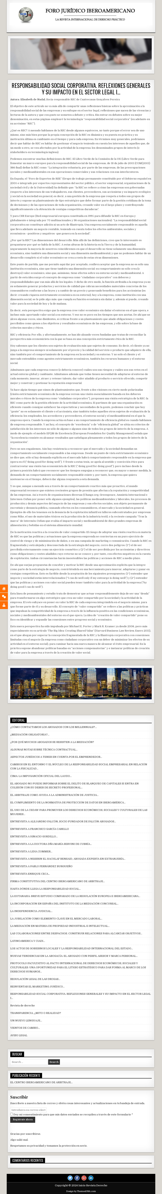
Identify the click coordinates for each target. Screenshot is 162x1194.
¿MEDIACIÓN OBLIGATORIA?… (29, 734)
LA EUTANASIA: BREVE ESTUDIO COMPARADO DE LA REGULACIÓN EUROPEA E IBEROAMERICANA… (75, 896)
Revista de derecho (22, 1005)
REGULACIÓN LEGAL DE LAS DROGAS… (35, 979)
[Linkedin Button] (90, 1178)
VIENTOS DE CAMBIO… (25, 1027)
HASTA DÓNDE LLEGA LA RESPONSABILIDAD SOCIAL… (45, 888)
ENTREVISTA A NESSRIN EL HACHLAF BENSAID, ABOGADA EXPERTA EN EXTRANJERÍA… (67, 858)
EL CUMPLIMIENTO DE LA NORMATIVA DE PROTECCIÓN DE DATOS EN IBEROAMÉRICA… (68, 802)
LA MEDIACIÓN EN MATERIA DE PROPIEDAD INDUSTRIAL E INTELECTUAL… (60, 925)
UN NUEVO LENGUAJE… (26, 1020)
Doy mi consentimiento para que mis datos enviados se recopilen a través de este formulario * (73, 1114)
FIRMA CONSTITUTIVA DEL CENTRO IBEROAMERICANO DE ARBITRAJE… (57, 881)
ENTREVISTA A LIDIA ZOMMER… (31, 851)
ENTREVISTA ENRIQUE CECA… (30, 873)
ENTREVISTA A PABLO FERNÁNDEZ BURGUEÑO (41, 866)
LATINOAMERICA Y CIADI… (27, 940)
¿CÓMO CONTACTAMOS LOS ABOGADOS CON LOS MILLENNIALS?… (53, 727)
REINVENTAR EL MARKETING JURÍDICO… (37, 986)
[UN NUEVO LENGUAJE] (7, 597)
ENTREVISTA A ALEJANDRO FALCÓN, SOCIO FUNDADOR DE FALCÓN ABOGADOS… (63, 821)
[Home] (7, 588)
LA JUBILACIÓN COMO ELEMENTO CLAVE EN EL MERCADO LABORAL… (56, 918)
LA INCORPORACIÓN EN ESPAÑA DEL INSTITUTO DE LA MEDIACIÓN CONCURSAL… (64, 903)
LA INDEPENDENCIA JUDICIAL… (31, 911)
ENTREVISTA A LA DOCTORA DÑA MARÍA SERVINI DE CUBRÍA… (51, 843)
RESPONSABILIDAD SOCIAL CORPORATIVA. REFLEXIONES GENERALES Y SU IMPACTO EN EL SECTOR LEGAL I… (81, 88)
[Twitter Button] (70, 1178)
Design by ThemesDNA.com (81, 1191)
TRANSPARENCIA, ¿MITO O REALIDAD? (35, 1013)
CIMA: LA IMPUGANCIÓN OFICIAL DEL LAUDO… (41, 776)
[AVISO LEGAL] (7, 605)
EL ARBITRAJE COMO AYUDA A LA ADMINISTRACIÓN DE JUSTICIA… (54, 794)
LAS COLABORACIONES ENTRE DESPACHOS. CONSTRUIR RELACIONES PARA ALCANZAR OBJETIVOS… (76, 933)
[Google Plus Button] (84, 1178)
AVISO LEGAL (18, 1035)
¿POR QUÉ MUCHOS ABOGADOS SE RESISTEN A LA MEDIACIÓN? (52, 742)
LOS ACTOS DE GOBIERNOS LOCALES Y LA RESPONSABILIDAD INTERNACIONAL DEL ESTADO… (71, 948)
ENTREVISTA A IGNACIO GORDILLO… (34, 836)
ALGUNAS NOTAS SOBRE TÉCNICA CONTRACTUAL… (44, 749)
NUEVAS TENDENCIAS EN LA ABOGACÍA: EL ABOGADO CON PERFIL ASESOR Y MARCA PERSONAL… (74, 955)
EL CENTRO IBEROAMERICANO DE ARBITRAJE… (41, 1082)
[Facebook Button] (77, 1178)
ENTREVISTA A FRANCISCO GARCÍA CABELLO (39, 828)
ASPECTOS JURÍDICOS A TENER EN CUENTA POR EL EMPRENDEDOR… (56, 756)
